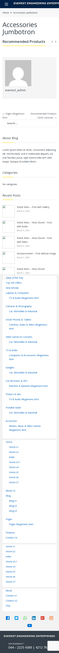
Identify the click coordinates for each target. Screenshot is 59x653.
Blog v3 (13, 510)
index (11, 457)
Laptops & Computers (17, 292)
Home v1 (14, 447)
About (9, 590)
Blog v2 (13, 505)
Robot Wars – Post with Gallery (33, 207)
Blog (8, 495)
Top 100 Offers (14, 282)
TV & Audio (12, 350)
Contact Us (11, 537)
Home (5, 12)
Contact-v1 (11, 595)
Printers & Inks (13, 394)
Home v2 (14, 452)
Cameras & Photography (19, 306)
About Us (10, 490)
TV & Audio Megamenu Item (24, 297)
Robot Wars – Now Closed (31, 268)
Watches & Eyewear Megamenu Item (28, 385)
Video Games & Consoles (19, 336)
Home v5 (14, 472)
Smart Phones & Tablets (18, 319)
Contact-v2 (11, 600)
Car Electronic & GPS (16, 380)
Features (10, 532)
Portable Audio (13, 407)
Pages (9, 519)
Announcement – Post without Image (36, 253)
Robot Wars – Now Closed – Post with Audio (34, 224)
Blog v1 (13, 500)
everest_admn (15, 90)
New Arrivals (12, 287)
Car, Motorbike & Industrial (23, 311)
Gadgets (10, 367)
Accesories (11, 420)
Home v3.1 (14, 462)
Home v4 (14, 467)
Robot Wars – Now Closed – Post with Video (34, 239)
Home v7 (14, 482)
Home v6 (14, 477)
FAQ (8, 605)
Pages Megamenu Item (21, 524)
